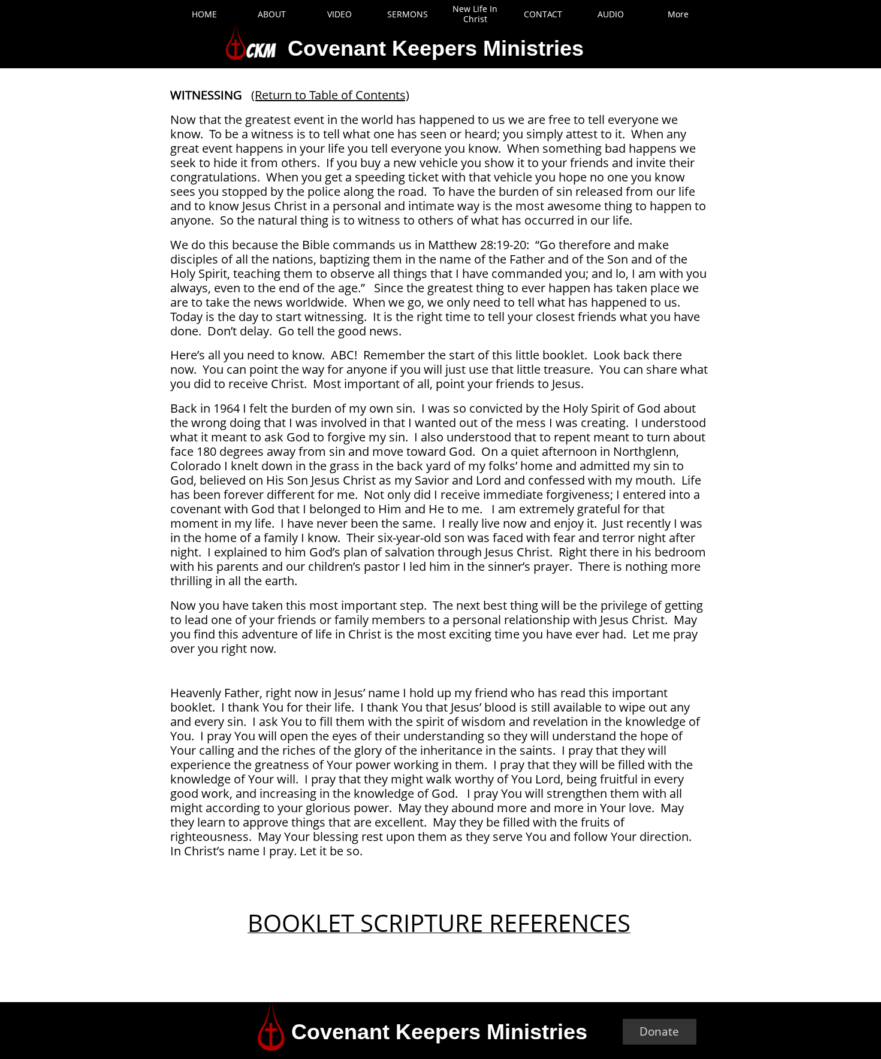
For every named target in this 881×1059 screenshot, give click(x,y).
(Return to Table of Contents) (330, 95)
